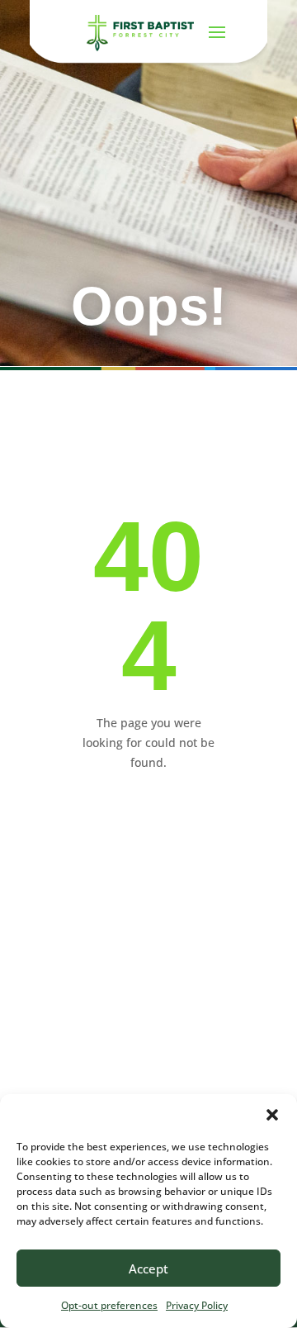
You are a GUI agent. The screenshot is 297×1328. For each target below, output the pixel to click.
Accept (148, 1268)
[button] (272, 1115)
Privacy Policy (197, 1305)
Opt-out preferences (109, 1305)
